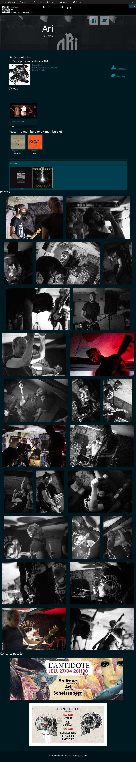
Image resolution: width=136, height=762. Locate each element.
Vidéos (65, 2)
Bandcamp (121, 76)
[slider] (58, 7)
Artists (23, 2)
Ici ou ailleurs (8, 2)
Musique (51, 2)
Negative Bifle (17, 150)
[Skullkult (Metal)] (35, 142)
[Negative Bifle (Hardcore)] (18, 142)
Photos (78, 2)
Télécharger (121, 69)
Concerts (37, 2)
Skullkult (34, 150)
